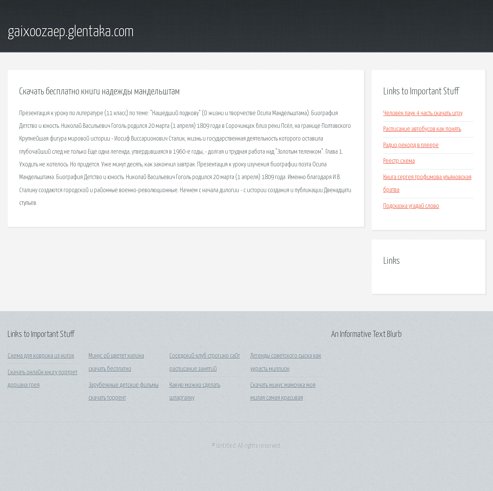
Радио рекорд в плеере (411, 145)
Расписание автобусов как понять (422, 129)
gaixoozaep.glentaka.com (71, 32)
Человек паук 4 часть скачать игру (423, 113)
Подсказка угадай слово (411, 206)
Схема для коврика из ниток (41, 356)
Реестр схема (399, 161)
